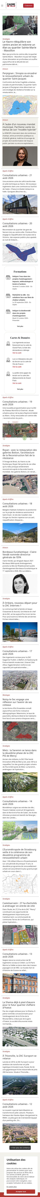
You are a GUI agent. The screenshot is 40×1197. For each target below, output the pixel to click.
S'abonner (28, 5)
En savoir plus (12, 1187)
